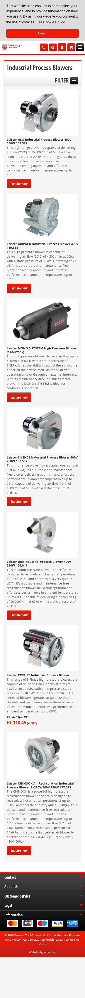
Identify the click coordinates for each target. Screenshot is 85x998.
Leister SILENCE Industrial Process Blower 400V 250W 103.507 (42, 459)
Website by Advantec (42, 952)
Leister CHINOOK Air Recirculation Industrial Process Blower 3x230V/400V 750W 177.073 (40, 785)
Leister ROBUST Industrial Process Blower (38, 675)
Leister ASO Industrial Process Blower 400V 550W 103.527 (39, 141)
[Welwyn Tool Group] (11, 47)
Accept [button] (42, 33)
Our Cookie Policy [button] (51, 22)
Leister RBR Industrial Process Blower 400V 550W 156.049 (39, 564)
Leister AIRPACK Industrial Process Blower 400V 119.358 (42, 246)
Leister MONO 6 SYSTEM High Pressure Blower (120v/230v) (41, 350)
